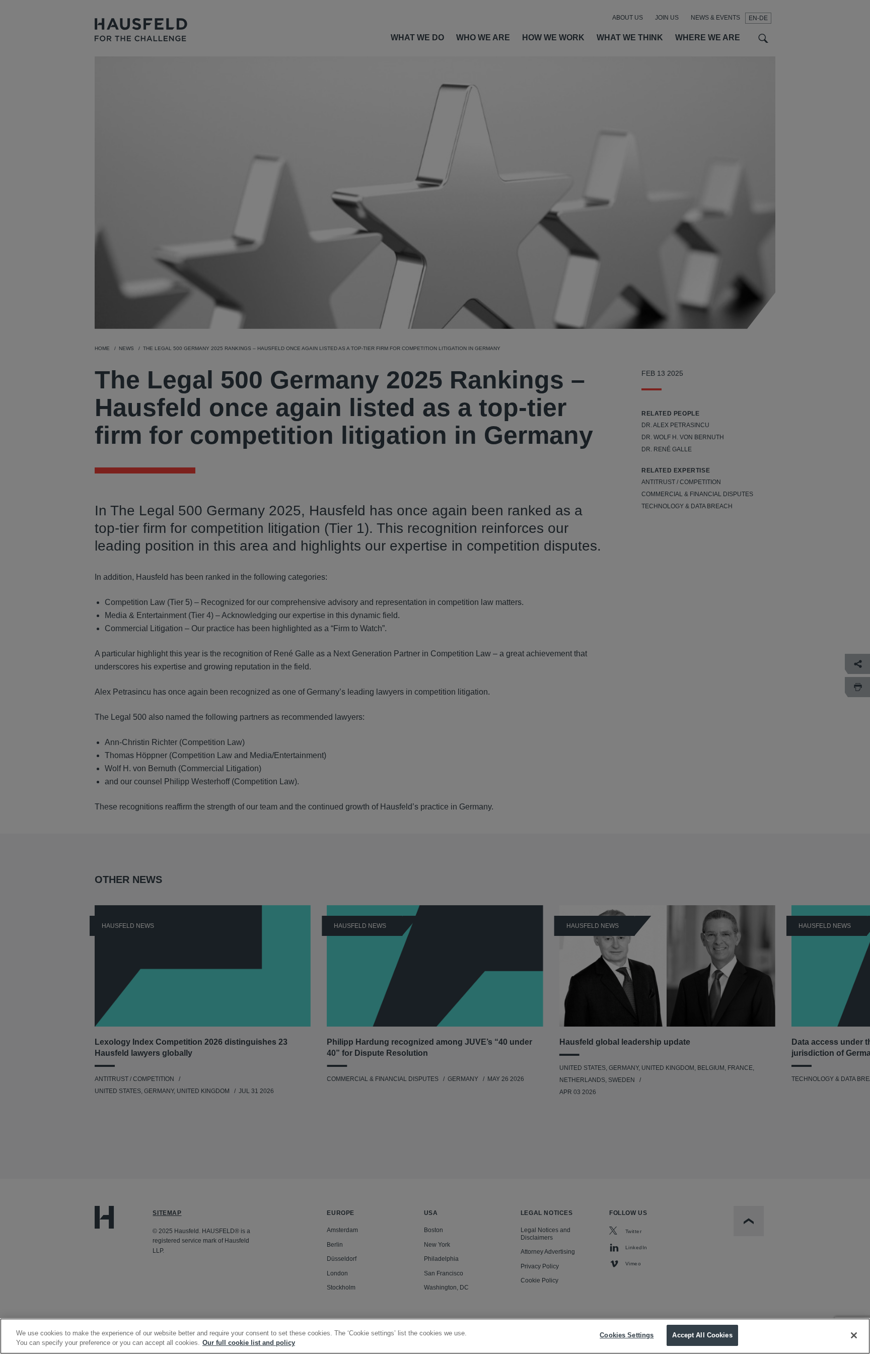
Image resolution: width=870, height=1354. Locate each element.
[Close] (854, 1335)
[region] (435, 1336)
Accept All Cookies (702, 1335)
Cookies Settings (627, 1335)
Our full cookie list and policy (248, 1343)
